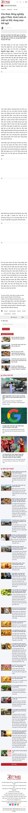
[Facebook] (10, 804)
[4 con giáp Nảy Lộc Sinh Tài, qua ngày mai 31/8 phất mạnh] (6, 633)
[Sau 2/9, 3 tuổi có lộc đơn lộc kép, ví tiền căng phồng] (6, 667)
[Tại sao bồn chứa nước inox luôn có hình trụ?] (6, 488)
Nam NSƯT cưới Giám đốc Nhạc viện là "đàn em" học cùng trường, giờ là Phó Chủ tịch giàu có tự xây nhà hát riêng (19, 576)
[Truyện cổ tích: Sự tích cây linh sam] (6, 753)
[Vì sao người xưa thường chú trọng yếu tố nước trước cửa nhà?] (6, 712)
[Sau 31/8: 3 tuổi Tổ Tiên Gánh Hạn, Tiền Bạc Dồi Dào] (6, 679)
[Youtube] (13, 804)
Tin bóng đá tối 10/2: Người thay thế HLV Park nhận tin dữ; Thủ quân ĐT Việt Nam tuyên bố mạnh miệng (12, 456)
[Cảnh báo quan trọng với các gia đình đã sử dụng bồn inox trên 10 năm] (6, 522)
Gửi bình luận (6, 329)
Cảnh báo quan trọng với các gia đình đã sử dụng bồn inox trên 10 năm (19, 521)
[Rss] (18, 804)
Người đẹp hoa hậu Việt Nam (10, 5)
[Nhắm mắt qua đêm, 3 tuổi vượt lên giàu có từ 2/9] (6, 565)
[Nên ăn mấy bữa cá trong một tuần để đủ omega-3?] (6, 474)
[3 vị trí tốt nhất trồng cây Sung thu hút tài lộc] (6, 688)
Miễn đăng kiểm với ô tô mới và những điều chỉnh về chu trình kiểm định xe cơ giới (13, 397)
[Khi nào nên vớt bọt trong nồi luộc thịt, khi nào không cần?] (6, 610)
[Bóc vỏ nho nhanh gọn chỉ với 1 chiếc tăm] (6, 700)
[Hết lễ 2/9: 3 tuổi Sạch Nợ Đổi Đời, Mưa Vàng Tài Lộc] (6, 624)
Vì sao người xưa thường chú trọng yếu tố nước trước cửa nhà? (19, 711)
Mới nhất (3, 392)
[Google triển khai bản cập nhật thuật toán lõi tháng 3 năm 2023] (14, 416)
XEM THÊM (14, 764)
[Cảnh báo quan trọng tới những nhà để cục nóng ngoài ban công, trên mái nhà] (6, 549)
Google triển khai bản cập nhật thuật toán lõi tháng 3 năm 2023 (13, 426)
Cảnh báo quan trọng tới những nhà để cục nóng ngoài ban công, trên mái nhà (19, 548)
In (23, 317)
